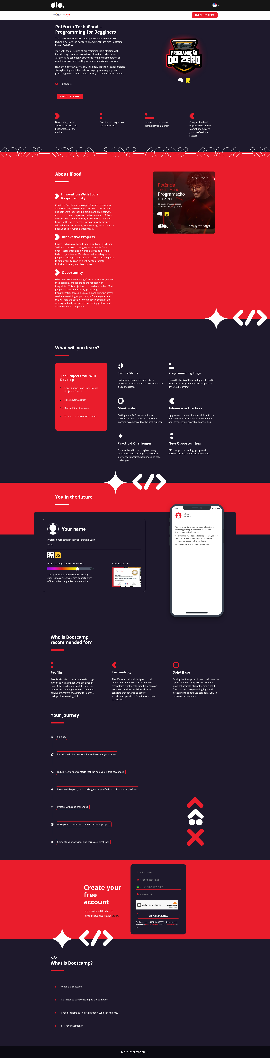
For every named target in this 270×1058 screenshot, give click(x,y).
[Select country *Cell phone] (138, 887)
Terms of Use (170, 924)
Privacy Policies (151, 924)
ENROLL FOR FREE (204, 15)
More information (133, 1052)
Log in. (115, 915)
